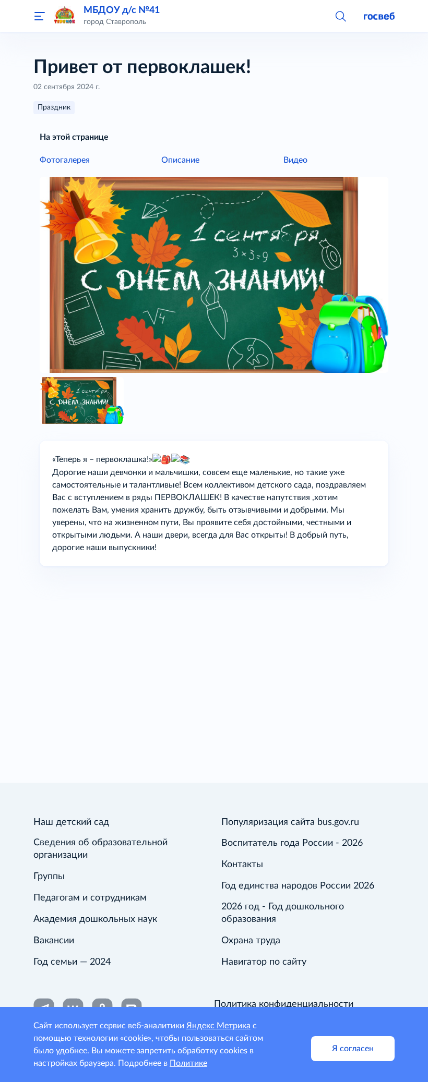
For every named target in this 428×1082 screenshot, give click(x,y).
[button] (340, 15)
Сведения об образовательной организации (100, 849)
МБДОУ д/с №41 (122, 10)
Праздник (54, 107)
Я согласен (353, 1048)
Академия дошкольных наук (95, 919)
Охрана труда (250, 940)
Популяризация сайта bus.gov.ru (290, 822)
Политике (188, 1063)
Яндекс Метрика (218, 1026)
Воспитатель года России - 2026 (292, 843)
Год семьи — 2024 (72, 962)
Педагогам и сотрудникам (90, 898)
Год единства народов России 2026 (297, 886)
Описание (180, 160)
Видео (295, 160)
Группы (49, 876)
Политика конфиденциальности (283, 1004)
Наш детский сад (71, 822)
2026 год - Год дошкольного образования (282, 913)
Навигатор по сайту (263, 962)
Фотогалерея (65, 160)
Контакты (242, 864)
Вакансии (53, 940)
